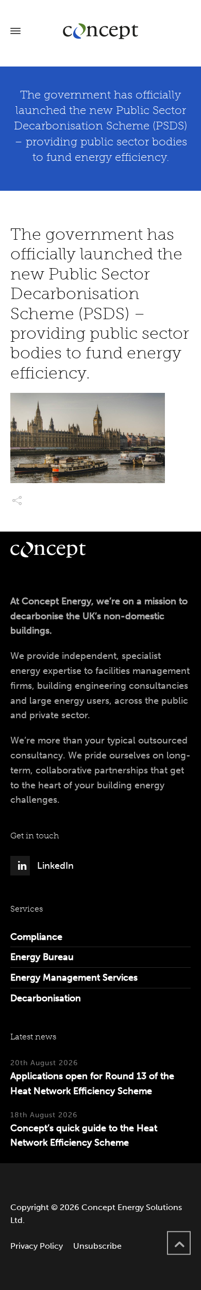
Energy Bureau (42, 957)
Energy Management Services (74, 977)
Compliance (36, 936)
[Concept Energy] (100, 31)
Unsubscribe (97, 1246)
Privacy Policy (36, 1246)
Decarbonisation (45, 998)
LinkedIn (55, 865)
